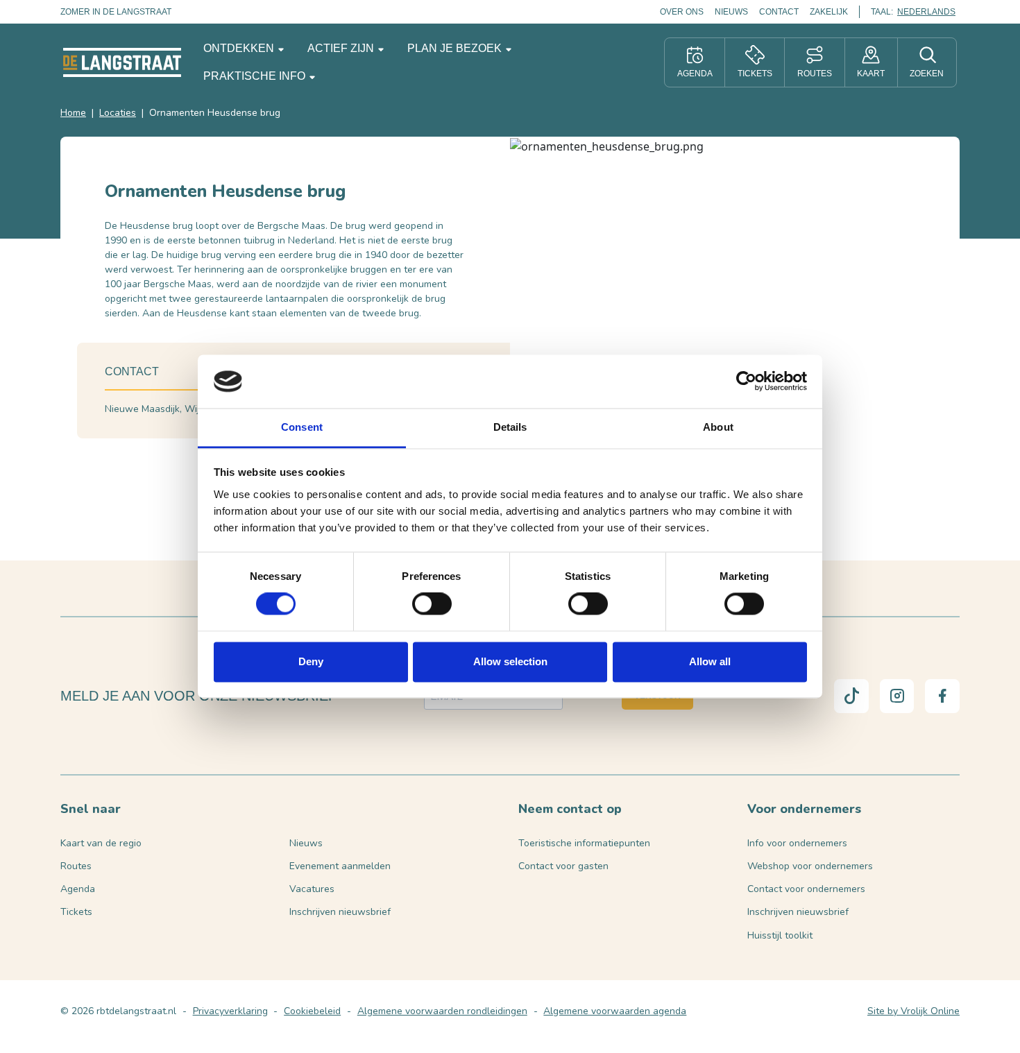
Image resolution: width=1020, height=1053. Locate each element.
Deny (310, 661)
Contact (779, 12)
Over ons (682, 12)
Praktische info (255, 76)
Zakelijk (829, 12)
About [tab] (718, 427)
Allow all (710, 661)
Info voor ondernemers (797, 843)
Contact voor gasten (563, 866)
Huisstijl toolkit (780, 935)
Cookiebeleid (312, 1011)
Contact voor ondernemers (806, 889)
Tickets (76, 911)
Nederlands (926, 12)
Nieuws (731, 12)
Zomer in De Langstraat (115, 12)
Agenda (77, 889)
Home (73, 112)
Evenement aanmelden (340, 866)
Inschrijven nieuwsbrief (340, 911)
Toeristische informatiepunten (584, 843)
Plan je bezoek (455, 48)
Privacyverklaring (230, 1011)
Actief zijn (342, 48)
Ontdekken (240, 48)
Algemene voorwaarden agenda (614, 1011)
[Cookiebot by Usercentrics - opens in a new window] (746, 381)
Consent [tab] (302, 427)
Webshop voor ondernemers (810, 866)
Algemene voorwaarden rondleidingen (442, 1011)
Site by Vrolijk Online (913, 1011)
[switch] (432, 604)
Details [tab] (510, 427)
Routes (76, 866)
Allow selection (510, 661)
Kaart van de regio (101, 843)
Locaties (117, 112)
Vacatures (311, 889)
